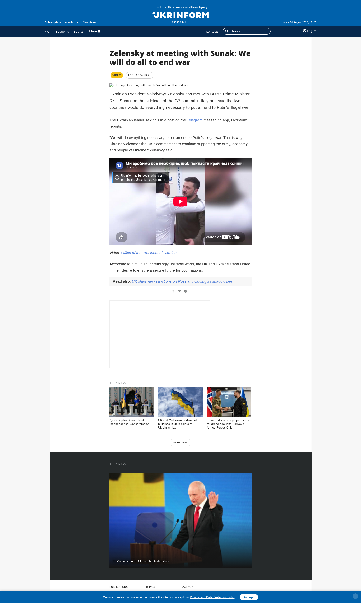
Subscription (53, 22)
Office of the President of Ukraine (149, 253)
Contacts (212, 31)
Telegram (195, 120)
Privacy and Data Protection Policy (212, 597)
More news (180, 442)
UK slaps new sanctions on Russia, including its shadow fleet (182, 281)
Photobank (89, 22)
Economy (62, 31)
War (48, 31)
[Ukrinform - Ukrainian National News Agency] (180, 14)
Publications (118, 586)
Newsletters (71, 22)
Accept (249, 597)
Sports (78, 31)
